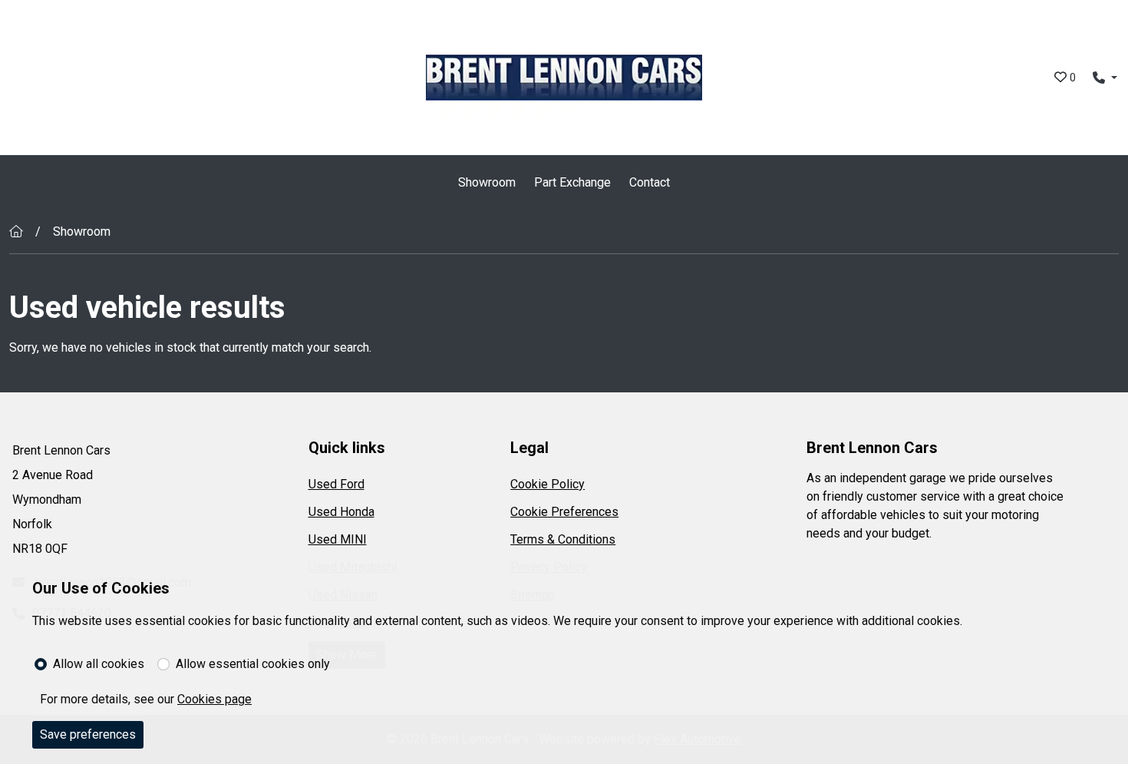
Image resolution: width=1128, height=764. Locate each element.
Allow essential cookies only (253, 664)
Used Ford (336, 484)
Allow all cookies (98, 664)
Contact (649, 182)
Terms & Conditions (562, 539)
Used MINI (337, 539)
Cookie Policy (547, 484)
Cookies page (214, 699)
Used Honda (341, 511)
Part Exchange (572, 182)
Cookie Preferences (564, 511)
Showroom (487, 182)
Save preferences (88, 734)
